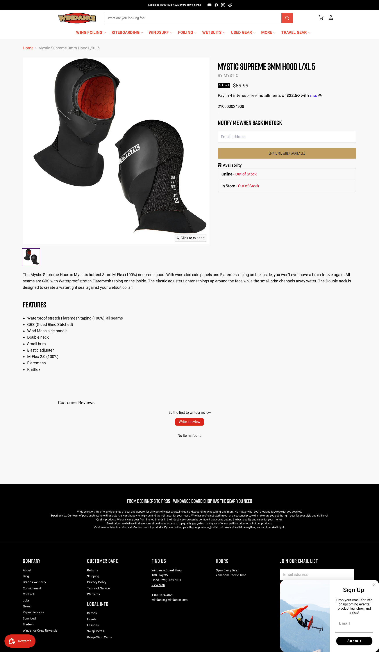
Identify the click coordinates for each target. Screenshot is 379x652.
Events (92, 619)
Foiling (186, 32)
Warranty (93, 594)
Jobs (26, 600)
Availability (232, 165)
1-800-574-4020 (162, 595)
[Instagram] (223, 5)
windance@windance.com (170, 599)
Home (28, 48)
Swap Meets (95, 631)
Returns (92, 570)
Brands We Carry (34, 582)
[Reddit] (230, 5)
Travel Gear (294, 32)
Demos (92, 613)
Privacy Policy (96, 582)
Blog (26, 576)
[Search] (287, 18)
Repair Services (33, 612)
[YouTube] (209, 5)
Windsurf (159, 32)
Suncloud (29, 618)
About (27, 570)
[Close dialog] (374, 584)
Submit (354, 641)
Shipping (93, 576)
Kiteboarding (126, 32)
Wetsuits (212, 32)
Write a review (189, 422)
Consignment (32, 588)
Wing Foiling (89, 32)
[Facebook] (216, 5)
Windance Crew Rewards (40, 630)
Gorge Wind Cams (99, 637)
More (267, 32)
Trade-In (28, 624)
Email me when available (287, 153)
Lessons (93, 625)
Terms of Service (98, 588)
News (27, 606)
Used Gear (242, 32)
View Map (158, 585)
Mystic (231, 75)
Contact (28, 594)
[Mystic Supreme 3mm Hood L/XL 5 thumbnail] (31, 257)
